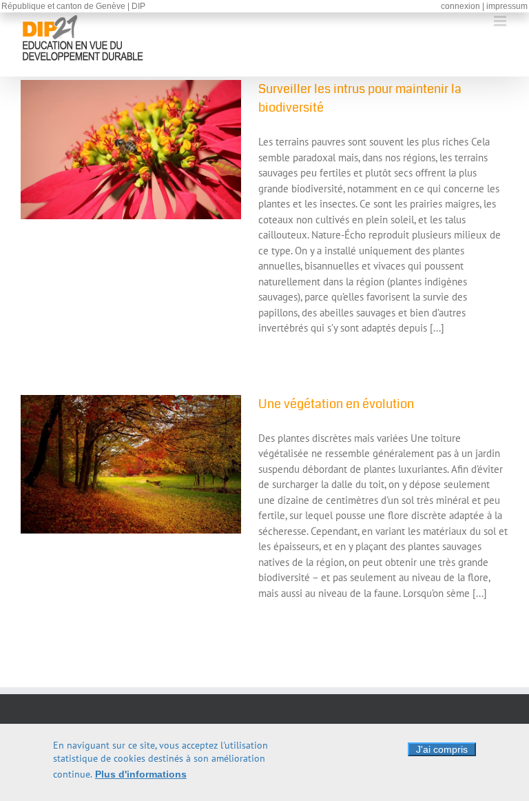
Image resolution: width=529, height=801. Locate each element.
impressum (507, 6)
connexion (460, 6)
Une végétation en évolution (336, 404)
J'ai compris (442, 749)
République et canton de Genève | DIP (73, 6)
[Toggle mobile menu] (501, 21)
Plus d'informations (141, 774)
